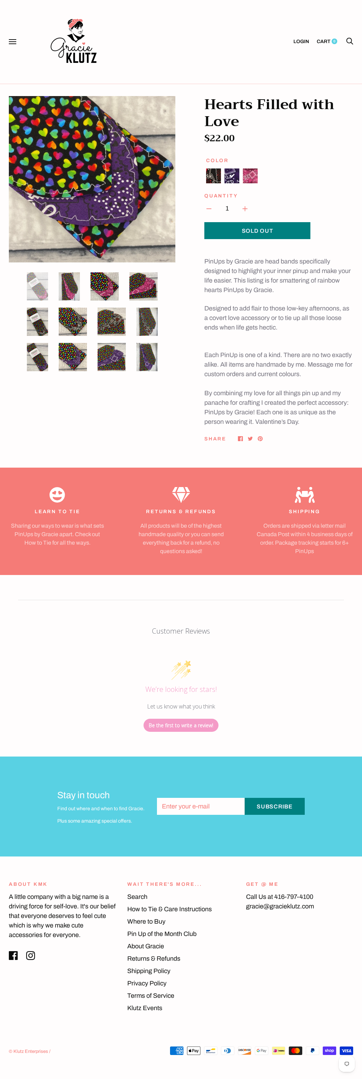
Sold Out (257, 231)
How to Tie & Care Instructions (169, 909)
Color (217, 160)
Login (301, 41)
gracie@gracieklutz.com (280, 906)
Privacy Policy (147, 983)
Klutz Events (144, 1008)
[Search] (349, 41)
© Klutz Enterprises (28, 1051)
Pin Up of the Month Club (162, 933)
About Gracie (145, 946)
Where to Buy (146, 921)
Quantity (221, 195)
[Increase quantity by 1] (245, 208)
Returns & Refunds (153, 958)
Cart (326, 41)
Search (137, 896)
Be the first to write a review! (181, 725)
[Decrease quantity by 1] (209, 208)
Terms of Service (150, 995)
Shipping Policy (148, 970)
